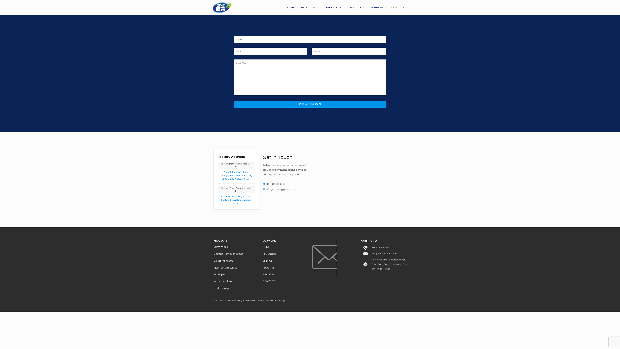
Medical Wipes (222, 288)
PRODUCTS (269, 254)
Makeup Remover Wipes (228, 254)
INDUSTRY (268, 274)
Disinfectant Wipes (225, 267)
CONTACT (269, 281)
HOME (266, 247)
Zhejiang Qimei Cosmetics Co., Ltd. (236, 165)
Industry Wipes (222, 281)
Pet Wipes (219, 274)
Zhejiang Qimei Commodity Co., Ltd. (236, 189)
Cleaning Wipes (223, 260)
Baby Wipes (220, 247)
